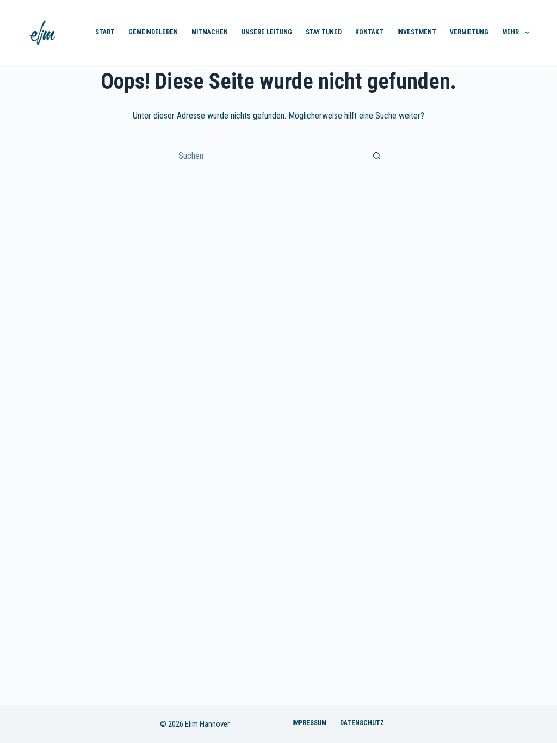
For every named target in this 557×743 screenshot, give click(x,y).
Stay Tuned (324, 32)
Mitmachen (209, 32)
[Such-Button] (376, 155)
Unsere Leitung (267, 32)
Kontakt (369, 32)
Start (105, 32)
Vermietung (469, 32)
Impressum (309, 723)
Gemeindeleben (153, 32)
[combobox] (268, 155)
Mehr (510, 32)
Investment (416, 32)
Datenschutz (362, 723)
